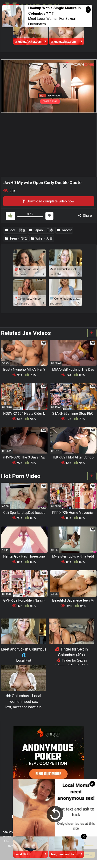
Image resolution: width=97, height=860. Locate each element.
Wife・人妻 (43, 238)
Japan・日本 (42, 230)
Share (87, 215)
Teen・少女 (18, 238)
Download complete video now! (50, 201)
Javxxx (66, 230)
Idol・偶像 (17, 230)
